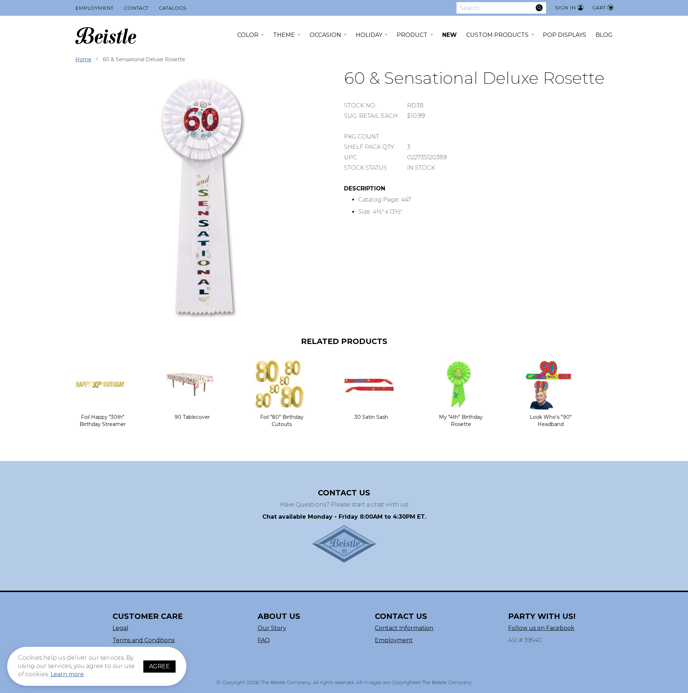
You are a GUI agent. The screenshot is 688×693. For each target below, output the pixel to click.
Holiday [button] (369, 35)
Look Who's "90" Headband (551, 420)
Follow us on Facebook (541, 628)
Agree (159, 666)
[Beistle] (105, 35)
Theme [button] (284, 35)
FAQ (264, 640)
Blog (604, 35)
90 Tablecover (192, 417)
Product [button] (412, 35)
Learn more (67, 674)
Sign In (565, 7)
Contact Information (404, 628)
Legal (120, 628)
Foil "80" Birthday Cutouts (282, 420)
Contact (136, 8)
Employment (94, 8)
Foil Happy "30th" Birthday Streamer (103, 420)
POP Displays (564, 35)
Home (83, 59)
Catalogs (172, 8)
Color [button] (247, 35)
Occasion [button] (325, 35)
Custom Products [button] (497, 35)
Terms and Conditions (144, 640)
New (449, 35)
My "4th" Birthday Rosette (461, 420)
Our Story (272, 628)
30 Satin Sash (371, 417)
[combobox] (501, 8)
